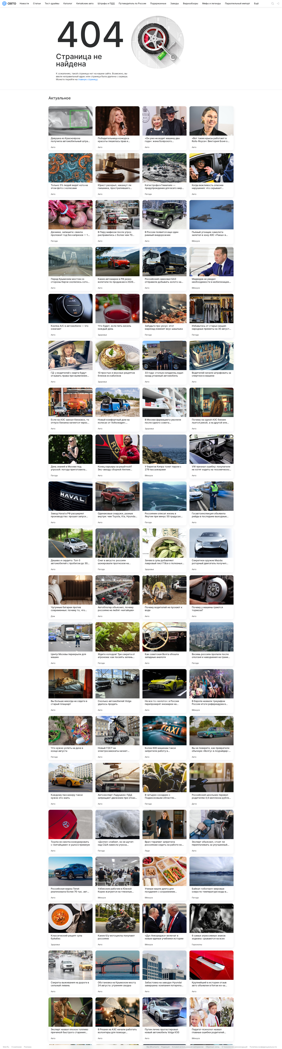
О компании (16, 1047)
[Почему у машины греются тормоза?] (211, 597)
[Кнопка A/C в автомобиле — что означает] (70, 316)
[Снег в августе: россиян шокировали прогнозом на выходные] (117, 550)
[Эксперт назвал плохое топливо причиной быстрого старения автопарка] (70, 1019)
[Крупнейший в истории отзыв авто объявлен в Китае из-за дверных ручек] (211, 972)
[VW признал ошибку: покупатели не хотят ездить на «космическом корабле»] (211, 457)
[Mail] (4, 3)
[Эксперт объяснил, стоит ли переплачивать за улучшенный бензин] (211, 832)
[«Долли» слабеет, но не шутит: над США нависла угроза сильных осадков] (117, 832)
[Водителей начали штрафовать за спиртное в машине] (211, 363)
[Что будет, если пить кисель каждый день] (117, 316)
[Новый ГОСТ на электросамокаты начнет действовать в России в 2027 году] (117, 738)
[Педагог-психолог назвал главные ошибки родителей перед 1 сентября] (211, 1019)
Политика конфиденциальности (263, 1047)
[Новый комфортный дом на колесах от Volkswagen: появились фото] (117, 410)
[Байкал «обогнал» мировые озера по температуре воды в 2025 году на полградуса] (211, 879)
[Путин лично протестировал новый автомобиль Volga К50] (164, 1019)
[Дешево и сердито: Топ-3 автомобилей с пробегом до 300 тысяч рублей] (70, 550)
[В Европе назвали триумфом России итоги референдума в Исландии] (211, 691)
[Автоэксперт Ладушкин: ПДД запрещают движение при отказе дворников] (117, 785)
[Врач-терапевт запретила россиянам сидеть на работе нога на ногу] (164, 832)
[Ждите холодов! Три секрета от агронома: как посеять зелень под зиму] (117, 644)
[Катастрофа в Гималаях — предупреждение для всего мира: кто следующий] (164, 175)
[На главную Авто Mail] (11, 3)
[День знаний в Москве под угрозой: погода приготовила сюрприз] (70, 457)
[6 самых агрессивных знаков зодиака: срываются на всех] (211, 926)
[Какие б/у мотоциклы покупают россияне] (117, 926)
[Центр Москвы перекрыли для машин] (70, 644)
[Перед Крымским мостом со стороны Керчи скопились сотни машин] (70, 269)
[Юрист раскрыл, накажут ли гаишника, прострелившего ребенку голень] (117, 175)
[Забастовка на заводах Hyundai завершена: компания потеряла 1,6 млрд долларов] (164, 972)
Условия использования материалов (187, 1047)
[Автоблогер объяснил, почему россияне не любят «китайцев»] (117, 597)
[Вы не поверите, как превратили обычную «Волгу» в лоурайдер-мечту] (211, 738)
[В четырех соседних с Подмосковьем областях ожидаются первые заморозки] (164, 785)
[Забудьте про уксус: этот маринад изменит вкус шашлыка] (164, 316)
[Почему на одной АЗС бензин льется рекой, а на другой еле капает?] (211, 410)
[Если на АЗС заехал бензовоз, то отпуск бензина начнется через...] (70, 410)
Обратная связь (212, 1047)
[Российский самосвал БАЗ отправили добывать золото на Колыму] (164, 269)
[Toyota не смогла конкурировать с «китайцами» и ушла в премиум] (70, 832)
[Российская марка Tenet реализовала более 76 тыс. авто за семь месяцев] (70, 879)
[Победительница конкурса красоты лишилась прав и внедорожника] (117, 128)
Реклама (27, 1047)
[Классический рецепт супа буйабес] (70, 926)
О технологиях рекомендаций (234, 1047)
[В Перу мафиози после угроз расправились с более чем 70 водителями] (117, 222)
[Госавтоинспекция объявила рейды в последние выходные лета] (211, 503)
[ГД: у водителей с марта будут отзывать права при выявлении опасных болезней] (70, 363)
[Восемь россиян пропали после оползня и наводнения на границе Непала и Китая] (211, 644)
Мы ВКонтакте (153, 1047)
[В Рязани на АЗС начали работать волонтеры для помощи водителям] (117, 1019)
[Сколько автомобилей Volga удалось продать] (117, 691)
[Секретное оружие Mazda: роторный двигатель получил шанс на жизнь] (211, 550)
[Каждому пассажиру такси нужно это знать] (70, 785)
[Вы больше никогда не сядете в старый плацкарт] (70, 691)
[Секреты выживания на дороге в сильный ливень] (70, 972)
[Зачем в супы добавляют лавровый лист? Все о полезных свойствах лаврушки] (164, 550)
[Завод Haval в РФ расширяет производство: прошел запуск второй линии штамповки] (70, 503)
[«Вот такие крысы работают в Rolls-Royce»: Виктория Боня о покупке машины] (211, 128)
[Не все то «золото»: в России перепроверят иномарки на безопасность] (164, 691)
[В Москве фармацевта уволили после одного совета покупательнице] (164, 410)
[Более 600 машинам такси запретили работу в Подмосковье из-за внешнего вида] (164, 738)
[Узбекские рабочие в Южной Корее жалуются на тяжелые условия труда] (117, 879)
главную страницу (87, 79)
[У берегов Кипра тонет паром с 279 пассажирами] (164, 457)
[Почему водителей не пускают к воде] (164, 597)
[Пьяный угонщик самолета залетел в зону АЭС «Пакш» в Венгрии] (211, 222)
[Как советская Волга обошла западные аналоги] (164, 644)
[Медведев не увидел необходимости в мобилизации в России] (211, 269)
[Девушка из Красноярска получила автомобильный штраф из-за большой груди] (70, 128)
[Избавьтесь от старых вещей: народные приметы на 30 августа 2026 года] (211, 316)
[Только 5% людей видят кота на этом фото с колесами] (70, 175)
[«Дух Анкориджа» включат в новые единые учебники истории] (164, 926)
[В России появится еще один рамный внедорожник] (164, 222)
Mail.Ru (6, 1047)
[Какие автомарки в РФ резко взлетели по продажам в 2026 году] (117, 269)
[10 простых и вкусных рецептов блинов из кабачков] (117, 363)
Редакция (165, 1047)
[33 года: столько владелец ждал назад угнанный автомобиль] (164, 363)
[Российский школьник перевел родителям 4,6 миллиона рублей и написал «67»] (211, 785)
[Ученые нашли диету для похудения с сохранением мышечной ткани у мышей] (164, 879)
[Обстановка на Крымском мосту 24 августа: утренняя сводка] (117, 972)
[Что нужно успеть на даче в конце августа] (70, 738)
